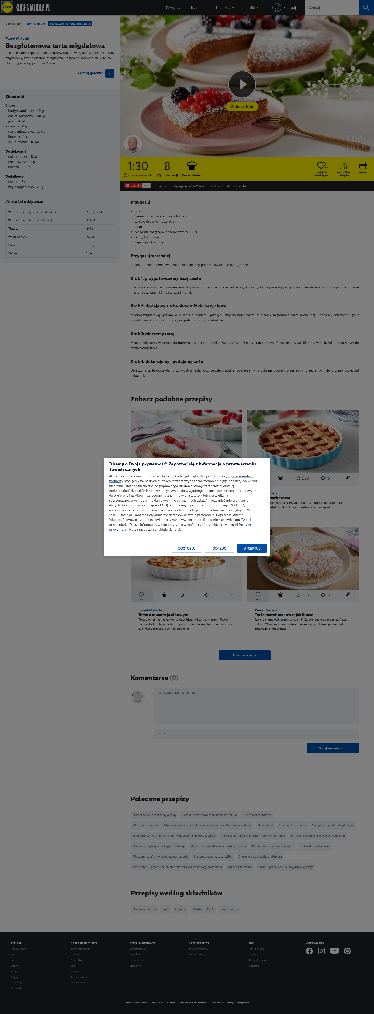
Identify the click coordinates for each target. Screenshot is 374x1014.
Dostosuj (186, 548)
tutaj (176, 529)
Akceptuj (252, 548)
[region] (187, 507)
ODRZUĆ (219, 548)
